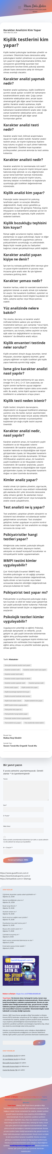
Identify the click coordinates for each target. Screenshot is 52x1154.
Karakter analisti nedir (12, 670)
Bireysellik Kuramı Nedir (11, 1063)
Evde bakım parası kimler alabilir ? (14, 946)
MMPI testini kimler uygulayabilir (16, 705)
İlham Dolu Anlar (35, 6)
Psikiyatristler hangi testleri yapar (16, 714)
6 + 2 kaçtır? (8, 847)
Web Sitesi (6, 826)
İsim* (5, 805)
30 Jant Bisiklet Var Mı (10, 1056)
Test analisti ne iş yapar (13, 723)
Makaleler (13, 659)
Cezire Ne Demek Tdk (10, 1070)
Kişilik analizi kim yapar (29, 687)
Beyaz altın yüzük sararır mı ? (12, 929)
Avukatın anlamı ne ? (10, 912)
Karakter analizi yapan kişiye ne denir (17, 678)
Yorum (5, 779)
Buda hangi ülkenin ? (10, 906)
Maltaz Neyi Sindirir (12, 738)
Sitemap (27, 879)
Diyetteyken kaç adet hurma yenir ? (15, 923)
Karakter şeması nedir (36, 683)
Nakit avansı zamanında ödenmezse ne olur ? (18, 940)
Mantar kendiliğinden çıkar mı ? (13, 900)
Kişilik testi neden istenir (13, 701)
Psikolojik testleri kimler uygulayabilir (17, 718)
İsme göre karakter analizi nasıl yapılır (17, 665)
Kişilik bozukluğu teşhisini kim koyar (17, 692)
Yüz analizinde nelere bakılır (34, 723)
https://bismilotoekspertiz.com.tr (15, 876)
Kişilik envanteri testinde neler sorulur (17, 696)
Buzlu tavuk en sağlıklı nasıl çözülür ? (15, 917)
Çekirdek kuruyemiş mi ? (11, 934)
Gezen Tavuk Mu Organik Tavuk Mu (20, 746)
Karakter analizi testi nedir (13, 674)
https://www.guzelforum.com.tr (14, 873)
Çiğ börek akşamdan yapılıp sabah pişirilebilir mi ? (19, 894)
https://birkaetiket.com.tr (11, 879)
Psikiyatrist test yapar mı (13, 709)
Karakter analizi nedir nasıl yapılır (34, 670)
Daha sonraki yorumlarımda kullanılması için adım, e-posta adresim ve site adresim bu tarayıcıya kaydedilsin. (25, 841)
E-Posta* (6, 816)
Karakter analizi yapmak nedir (15, 683)
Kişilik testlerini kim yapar (33, 701)
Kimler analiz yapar (11, 687)
